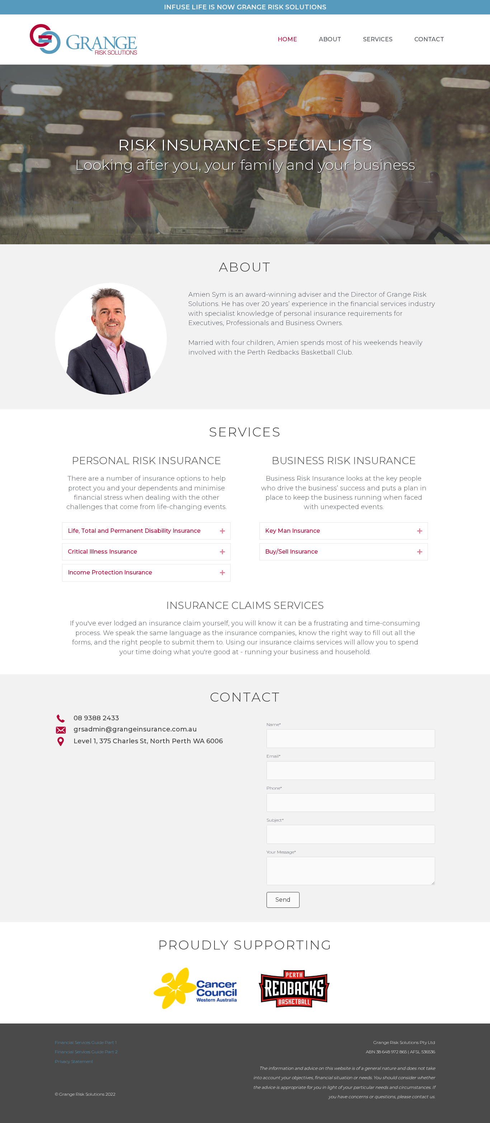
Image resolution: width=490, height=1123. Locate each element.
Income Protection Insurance (110, 572)
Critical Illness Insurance (102, 551)
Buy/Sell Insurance (291, 551)
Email (273, 756)
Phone (273, 788)
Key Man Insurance (292, 530)
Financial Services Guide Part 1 (86, 1042)
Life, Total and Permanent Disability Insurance (134, 530)
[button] (283, 900)
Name (273, 724)
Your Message (280, 852)
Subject (274, 820)
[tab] (146, 531)
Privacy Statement (74, 1061)
